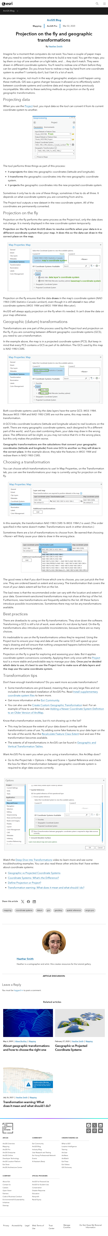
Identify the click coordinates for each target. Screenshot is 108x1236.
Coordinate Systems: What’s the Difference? (33, 877)
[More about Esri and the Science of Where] (8, 1128)
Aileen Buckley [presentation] (21, 1041)
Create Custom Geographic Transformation (57, 705)
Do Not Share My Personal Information (91, 1226)
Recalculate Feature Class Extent (60, 733)
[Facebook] (88, 1125)
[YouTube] (100, 1130)
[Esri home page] (7, 4)
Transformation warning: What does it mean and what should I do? (46, 887)
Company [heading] (7, 1176)
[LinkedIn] (100, 1125)
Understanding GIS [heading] (70, 1138)
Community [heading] (37, 1138)
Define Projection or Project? (24, 882)
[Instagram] (94, 1130)
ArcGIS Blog (8, 11)
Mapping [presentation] (32, 1041)
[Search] (97, 3)
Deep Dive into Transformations (34, 859)
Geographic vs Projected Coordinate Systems (34, 873)
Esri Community (50, 700)
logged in (18, 990)
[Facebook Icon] (28, 902)
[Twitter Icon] (22, 902)
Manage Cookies (66, 1226)
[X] (94, 1125)
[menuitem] (16, 1143)
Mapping (37, 26)
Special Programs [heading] (40, 1176)
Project (29, 106)
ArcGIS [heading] (5, 1138)
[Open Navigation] (104, 3)
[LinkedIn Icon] (34, 902)
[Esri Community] (88, 1130)
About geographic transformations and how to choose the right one (26, 1047)
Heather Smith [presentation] (78, 1041)
